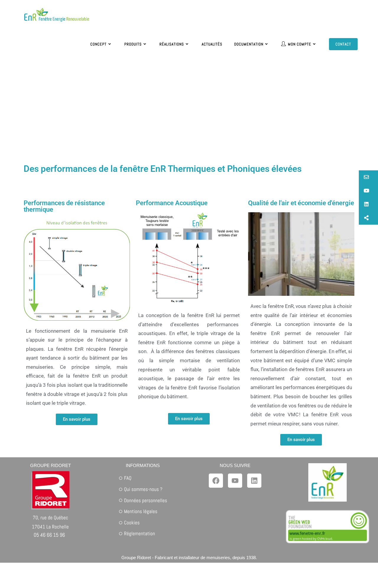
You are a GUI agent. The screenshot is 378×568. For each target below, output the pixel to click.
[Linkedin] (254, 481)
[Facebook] (216, 481)
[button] (368, 177)
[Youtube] (235, 481)
